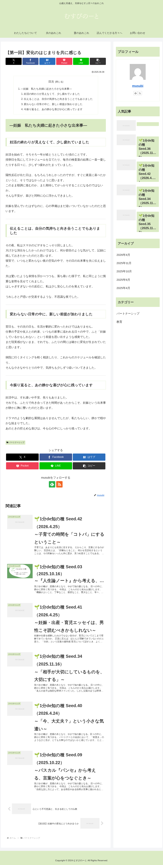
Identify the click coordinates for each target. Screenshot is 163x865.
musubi (137, 86)
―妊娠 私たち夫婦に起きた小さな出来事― (46, 88)
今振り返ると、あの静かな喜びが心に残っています (53, 109)
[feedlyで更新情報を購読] (52, 484)
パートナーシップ (16, 442)
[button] (98, 61)
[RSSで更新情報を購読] (59, 484)
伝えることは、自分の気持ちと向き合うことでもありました (58, 98)
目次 (51, 81)
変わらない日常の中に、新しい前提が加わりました (53, 104)
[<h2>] (137, 126)
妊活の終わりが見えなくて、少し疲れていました (52, 93)
